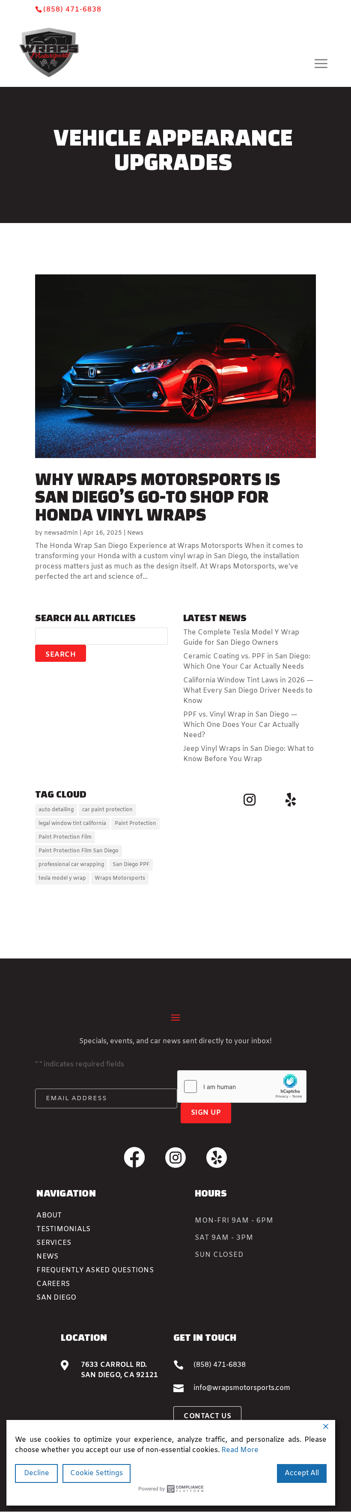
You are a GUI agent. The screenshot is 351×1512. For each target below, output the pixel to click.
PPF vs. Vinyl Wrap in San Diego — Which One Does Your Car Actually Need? (241, 725)
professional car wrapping (71, 864)
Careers (53, 1284)
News (135, 533)
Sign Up (206, 1112)
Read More (240, 1450)
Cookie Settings (96, 1473)
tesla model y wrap (62, 878)
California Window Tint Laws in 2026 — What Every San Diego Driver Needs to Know (248, 690)
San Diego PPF (131, 864)
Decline (36, 1473)
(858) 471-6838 (72, 9)
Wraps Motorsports (120, 878)
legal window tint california (72, 823)
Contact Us (207, 1416)
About (49, 1215)
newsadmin (61, 533)
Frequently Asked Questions (95, 1270)
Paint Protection (135, 823)
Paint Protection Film (65, 837)
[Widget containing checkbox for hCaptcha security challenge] (241, 1086)
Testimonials (63, 1229)
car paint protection (107, 810)
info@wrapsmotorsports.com (241, 1388)
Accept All (302, 1473)
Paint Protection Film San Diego (79, 851)
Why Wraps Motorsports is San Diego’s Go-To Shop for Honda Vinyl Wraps (157, 497)
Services (53, 1242)
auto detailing (56, 810)
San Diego (56, 1297)
